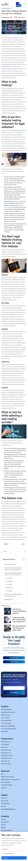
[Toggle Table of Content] (23, 559)
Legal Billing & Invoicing (8, 712)
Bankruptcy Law (5, 742)
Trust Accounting (6, 723)
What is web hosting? (10, 564)
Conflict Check (5, 718)
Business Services (6, 8)
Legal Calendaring (6, 720)
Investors (3, 788)
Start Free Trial (14, 657)
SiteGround (10, 588)
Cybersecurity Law (6, 758)
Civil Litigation (5, 744)
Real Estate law (5, 761)
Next (23, 544)
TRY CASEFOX (14, 692)
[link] (19, 17)
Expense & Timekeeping (8, 726)
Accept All (5, 858)
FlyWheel (10, 591)
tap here (22, 539)
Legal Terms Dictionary (7, 777)
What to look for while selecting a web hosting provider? (13, 595)
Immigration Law (6, 753)
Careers (3, 825)
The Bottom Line (9, 599)
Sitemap (3, 806)
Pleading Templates (6, 785)
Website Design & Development (10, 779)
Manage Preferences (8, 853)
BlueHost (10, 578)
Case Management (6, 709)
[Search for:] (12, 551)
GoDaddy (10, 584)
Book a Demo (14, 661)
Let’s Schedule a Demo (8, 809)
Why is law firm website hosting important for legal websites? (13, 568)
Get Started (18, 4)
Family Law (4, 747)
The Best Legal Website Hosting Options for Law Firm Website (13, 574)
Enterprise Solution (6, 830)
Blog (2, 774)
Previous (6, 544)
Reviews (3, 827)
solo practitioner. (16, 143)
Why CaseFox (5, 822)
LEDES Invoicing (5, 715)
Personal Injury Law (6, 755)
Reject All (5, 849)
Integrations (4, 731)
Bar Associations (5, 782)
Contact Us (4, 798)
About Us (3, 819)
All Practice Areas (6, 764)
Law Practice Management (8, 729)
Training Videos (5, 803)
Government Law (6, 750)
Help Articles (4, 801)
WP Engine (10, 581)
